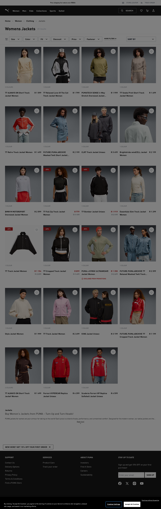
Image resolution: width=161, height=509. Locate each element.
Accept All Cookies (132, 504)
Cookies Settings (113, 504)
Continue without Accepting (150, 500)
